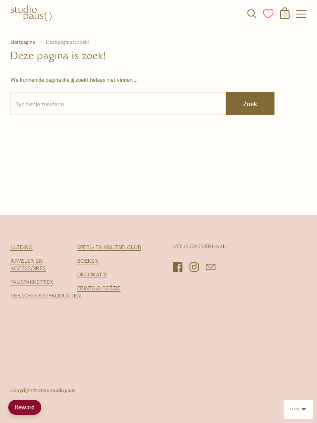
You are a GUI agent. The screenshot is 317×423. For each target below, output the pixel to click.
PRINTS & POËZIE (99, 288)
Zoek (250, 103)
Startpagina (22, 42)
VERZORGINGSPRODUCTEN (45, 296)
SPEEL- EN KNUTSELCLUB (109, 247)
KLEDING (21, 247)
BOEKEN (87, 261)
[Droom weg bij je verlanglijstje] (268, 12)
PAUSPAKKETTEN (31, 282)
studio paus (62, 390)
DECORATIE (92, 275)
